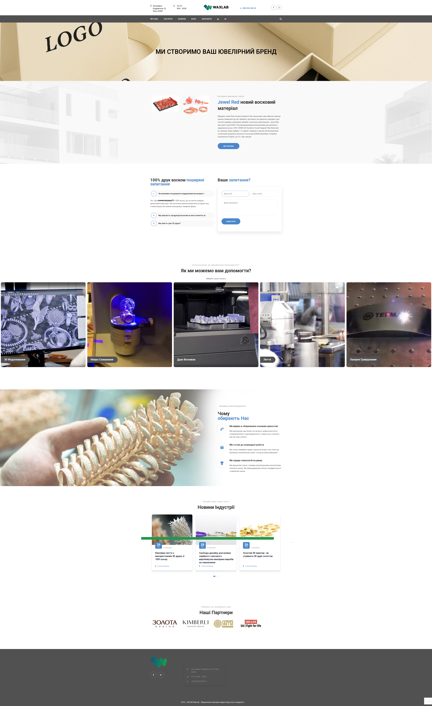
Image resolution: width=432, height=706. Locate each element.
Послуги (168, 19)
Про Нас (154, 19)
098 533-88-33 (249, 8)
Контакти (207, 19)
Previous (207, 538)
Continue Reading (163, 566)
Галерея (182, 19)
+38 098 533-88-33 (199, 681)
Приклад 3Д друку (253, 553)
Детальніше (228, 146)
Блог (193, 19)
